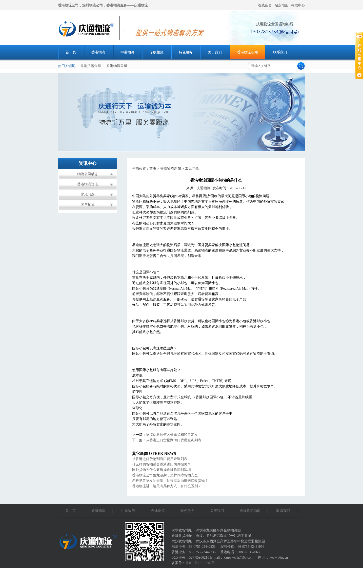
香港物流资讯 (87, 184)
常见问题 (88, 194)
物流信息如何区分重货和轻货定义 (172, 435)
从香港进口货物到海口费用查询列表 (173, 440)
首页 (152, 168)
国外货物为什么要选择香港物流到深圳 (161, 470)
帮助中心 (298, 5)
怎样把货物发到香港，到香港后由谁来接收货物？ (170, 481)
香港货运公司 (90, 66)
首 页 (71, 52)
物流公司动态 (87, 174)
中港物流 (127, 52)
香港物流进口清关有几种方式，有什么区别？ (166, 486)
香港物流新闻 (247, 52)
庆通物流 (203, 188)
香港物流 (98, 52)
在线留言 (265, 5)
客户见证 (88, 204)
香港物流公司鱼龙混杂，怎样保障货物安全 (165, 475)
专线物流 (156, 52)
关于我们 (215, 52)
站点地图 (282, 5)
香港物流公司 (116, 66)
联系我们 (280, 52)
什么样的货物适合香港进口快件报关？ (161, 464)
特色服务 (186, 52)
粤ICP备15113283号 (200, 563)
